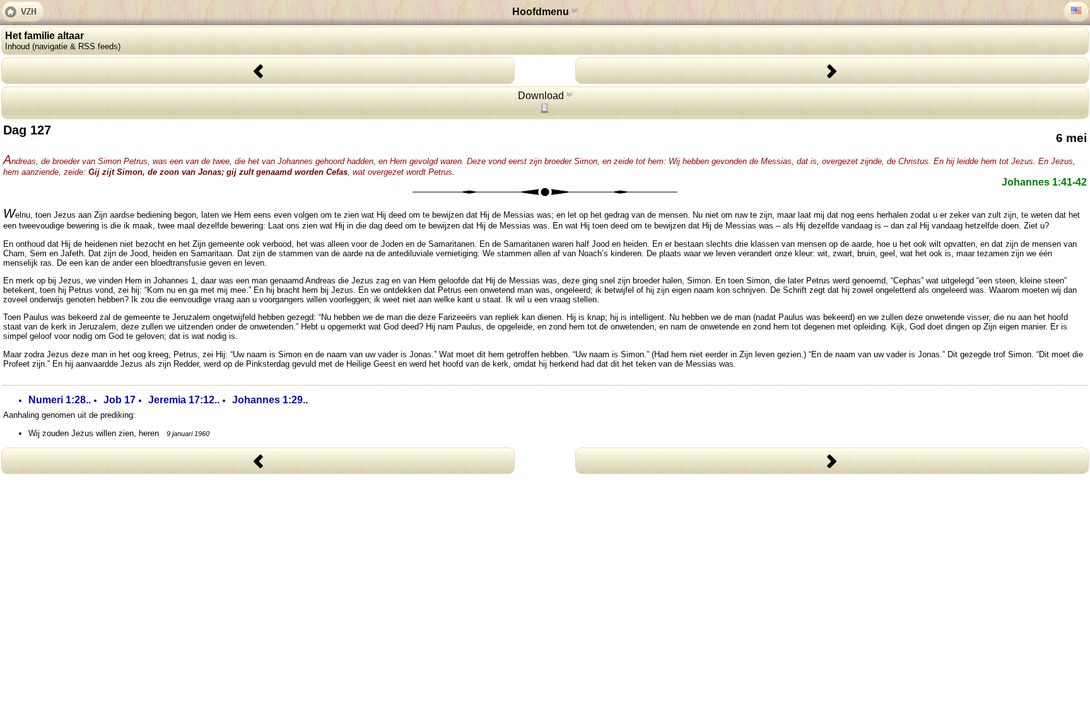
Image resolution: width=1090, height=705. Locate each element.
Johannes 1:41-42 (1044, 182)
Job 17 (119, 399)
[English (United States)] (1076, 10)
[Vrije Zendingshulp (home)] (22, 12)
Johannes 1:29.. (270, 399)
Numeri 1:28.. (59, 399)
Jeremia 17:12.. (184, 399)
